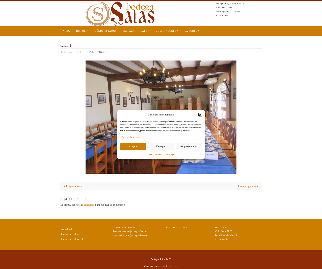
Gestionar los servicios (131, 137)
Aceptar (133, 146)
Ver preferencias (189, 146)
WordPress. (173, 266)
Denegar (161, 146)
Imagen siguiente (247, 186)
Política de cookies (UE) (73, 239)
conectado (89, 204)
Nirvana (161, 266)
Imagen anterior (74, 186)
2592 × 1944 (95, 52)
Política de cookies (155, 154)
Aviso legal (170, 154)
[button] (200, 114)
